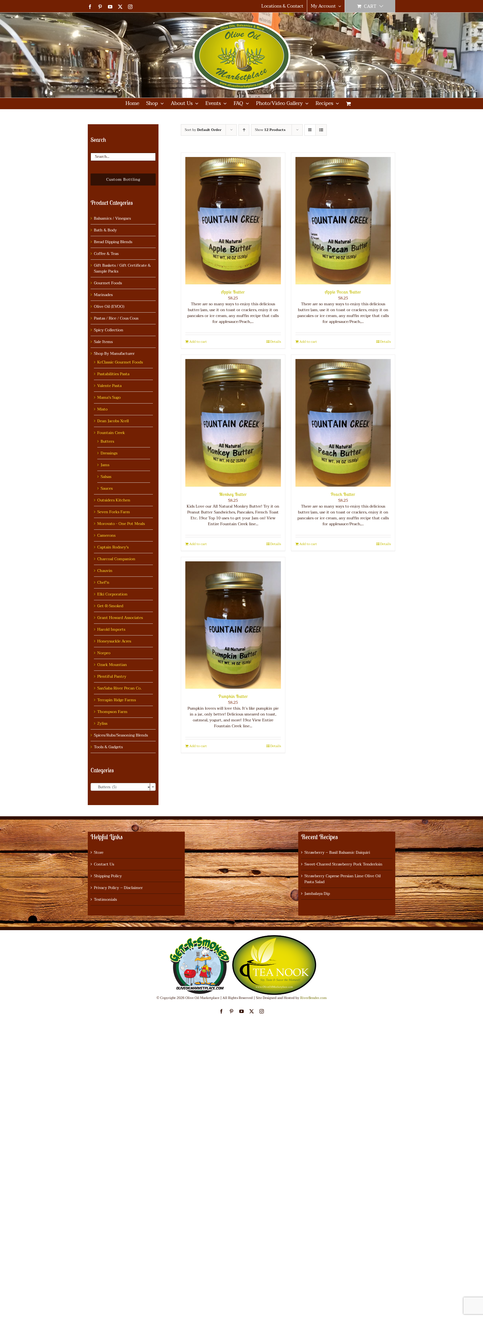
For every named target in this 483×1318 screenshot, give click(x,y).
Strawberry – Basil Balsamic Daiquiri (337, 852)
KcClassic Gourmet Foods (120, 362)
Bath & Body (105, 230)
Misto (102, 409)
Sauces (107, 488)
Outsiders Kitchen (113, 500)
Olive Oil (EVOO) (109, 306)
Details (275, 341)
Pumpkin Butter (233, 696)
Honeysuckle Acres (114, 641)
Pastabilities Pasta (113, 374)
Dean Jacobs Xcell (113, 421)
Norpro (103, 653)
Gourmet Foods (108, 283)
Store (98, 852)
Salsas (106, 476)
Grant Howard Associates (120, 618)
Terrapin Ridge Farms (116, 700)
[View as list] (321, 130)
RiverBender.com (313, 998)
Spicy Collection (108, 330)
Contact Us (104, 864)
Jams (105, 465)
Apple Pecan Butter (343, 292)
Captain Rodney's (113, 547)
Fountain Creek (111, 433)
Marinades (103, 295)
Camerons (106, 535)
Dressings (109, 453)
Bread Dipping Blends (113, 242)
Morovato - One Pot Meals (121, 523)
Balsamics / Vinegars (112, 218)
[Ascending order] (243, 130)
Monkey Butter (233, 494)
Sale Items (103, 342)
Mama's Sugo (109, 397)
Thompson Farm (112, 712)
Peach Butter (343, 494)
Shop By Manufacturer (114, 353)
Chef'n (103, 582)
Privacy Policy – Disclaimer (118, 888)
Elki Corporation (112, 594)
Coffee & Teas (106, 253)
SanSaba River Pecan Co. (119, 688)
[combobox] (123, 787)
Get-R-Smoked (110, 606)
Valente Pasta (109, 386)
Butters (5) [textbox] (121, 787)
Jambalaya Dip (317, 894)
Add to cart (198, 341)
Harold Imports (111, 629)
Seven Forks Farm (113, 512)
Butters (107, 441)
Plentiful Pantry (111, 676)
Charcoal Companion (116, 559)
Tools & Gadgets (108, 747)
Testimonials (105, 899)
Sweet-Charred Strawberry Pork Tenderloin (343, 864)
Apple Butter (233, 292)
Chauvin (104, 570)
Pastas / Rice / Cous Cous (116, 318)
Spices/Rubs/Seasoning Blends (121, 735)
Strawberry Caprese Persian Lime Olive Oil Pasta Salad (342, 879)
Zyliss (102, 723)
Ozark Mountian (112, 665)
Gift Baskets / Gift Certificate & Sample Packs (122, 268)
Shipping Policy (108, 876)
